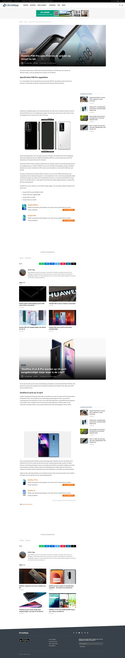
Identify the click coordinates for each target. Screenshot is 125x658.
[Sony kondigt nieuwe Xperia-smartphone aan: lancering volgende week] (84, 118)
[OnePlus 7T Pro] (24, 484)
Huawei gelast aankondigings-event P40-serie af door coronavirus (32, 304)
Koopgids (52, 5)
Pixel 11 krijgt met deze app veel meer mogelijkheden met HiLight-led (97, 127)
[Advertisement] (47, 97)
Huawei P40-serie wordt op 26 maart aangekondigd (60, 328)
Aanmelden (82, 646)
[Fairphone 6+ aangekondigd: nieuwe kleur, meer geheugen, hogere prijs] (84, 109)
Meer (63, 5)
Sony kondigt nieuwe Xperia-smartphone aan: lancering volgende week (97, 118)
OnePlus (22, 540)
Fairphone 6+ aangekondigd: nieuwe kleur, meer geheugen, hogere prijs (38, 1)
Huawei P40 (28, 258)
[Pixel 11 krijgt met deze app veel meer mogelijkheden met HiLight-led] (84, 127)
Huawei (21, 258)
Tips (58, 5)
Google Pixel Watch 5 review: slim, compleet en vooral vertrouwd (97, 99)
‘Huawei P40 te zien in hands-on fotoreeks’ (62, 303)
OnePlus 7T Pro (33, 480)
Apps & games (41, 5)
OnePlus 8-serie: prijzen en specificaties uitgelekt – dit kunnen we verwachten (61, 586)
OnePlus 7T (31, 490)
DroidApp (21, 21)
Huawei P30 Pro (33, 205)
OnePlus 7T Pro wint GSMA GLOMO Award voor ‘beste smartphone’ (62, 610)
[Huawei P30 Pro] (24, 209)
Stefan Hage (29, 63)
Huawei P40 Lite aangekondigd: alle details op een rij (32, 328)
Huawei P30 (32, 215)
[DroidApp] (11, 5)
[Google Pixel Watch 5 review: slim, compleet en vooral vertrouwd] (84, 99)
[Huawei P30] (24, 220)
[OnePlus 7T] (24, 495)
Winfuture (29, 504)
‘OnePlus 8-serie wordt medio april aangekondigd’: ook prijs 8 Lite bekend (31, 610)
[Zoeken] (122, 5)
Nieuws (25, 5)
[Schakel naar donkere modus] (120, 5)
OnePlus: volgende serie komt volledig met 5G (32, 586)
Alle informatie (68, 210)
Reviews (33, 5)
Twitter (24, 504)
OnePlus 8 (28, 540)
